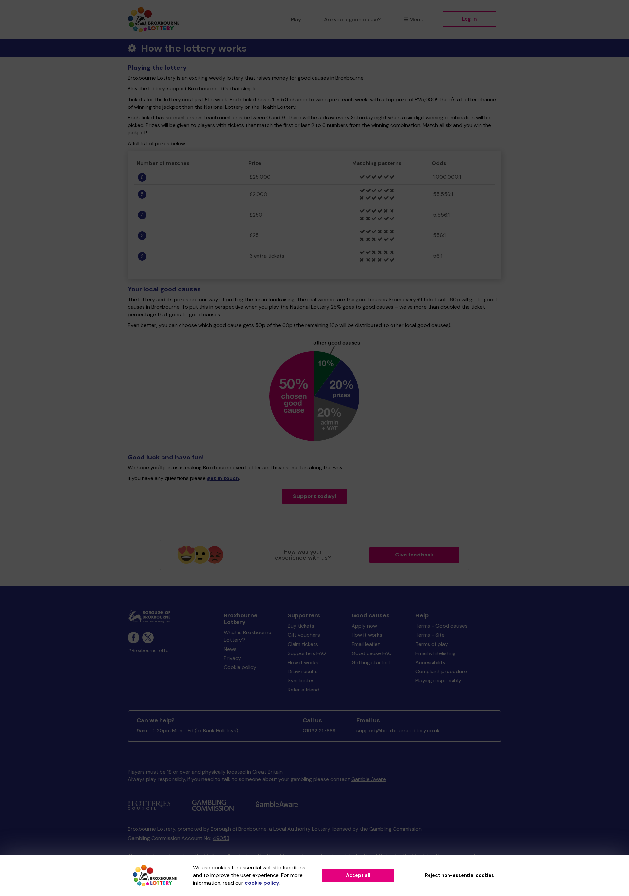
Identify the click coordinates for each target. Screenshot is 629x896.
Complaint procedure (441, 671)
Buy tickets (301, 625)
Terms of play (431, 644)
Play (296, 19)
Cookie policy (240, 667)
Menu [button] (417, 19)
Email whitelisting (435, 653)
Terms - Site (430, 635)
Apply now (364, 625)
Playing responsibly (438, 680)
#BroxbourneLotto (148, 650)
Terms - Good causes (441, 625)
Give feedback (414, 554)
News (230, 649)
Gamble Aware (368, 779)
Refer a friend (303, 689)
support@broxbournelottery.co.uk (398, 730)
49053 (221, 838)
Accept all (358, 875)
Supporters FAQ (307, 653)
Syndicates (301, 680)
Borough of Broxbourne (239, 829)
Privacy (232, 658)
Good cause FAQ (372, 653)
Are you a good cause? (352, 19)
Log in (469, 18)
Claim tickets (303, 644)
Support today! (314, 496)
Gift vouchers (304, 635)
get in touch (223, 478)
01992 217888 (319, 730)
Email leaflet (366, 644)
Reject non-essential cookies (459, 875)
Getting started (371, 662)
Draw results (303, 671)
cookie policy (262, 882)
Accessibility (430, 662)
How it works (303, 662)
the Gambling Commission (391, 829)
